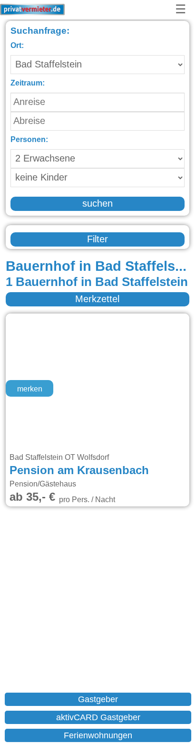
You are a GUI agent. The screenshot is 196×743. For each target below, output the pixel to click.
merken (29, 389)
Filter (97, 239)
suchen (97, 204)
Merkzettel (97, 299)
